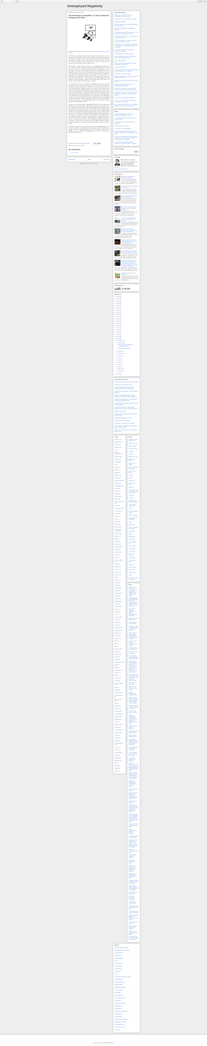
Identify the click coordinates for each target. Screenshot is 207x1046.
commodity (117, 511)
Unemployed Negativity (85, 6)
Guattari (117, 574)
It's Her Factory (118, 963)
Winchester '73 (132, 572)
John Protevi (118, 971)
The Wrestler (132, 557)
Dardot (116, 516)
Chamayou (117, 496)
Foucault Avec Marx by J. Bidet (133, 711)
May (119, 362)
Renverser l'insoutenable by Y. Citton (134, 851)
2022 (117, 305)
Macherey (117, 627)
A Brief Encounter (133, 443)
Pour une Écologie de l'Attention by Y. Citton (133, 825)
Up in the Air (132, 569)
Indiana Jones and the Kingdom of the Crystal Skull (133, 491)
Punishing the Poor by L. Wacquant (133, 836)
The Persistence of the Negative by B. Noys (133, 907)
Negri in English (119, 990)
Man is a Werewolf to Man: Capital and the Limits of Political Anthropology (125, 57)
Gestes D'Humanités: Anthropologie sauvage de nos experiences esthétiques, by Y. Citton (133, 719)
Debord (116, 521)
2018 (117, 314)
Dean (116, 519)
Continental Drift (119, 953)
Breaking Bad (118, 485)
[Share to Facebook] (98, 143)
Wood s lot (117, 1029)
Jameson (117, 606)
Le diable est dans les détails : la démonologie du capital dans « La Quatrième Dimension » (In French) (126, 46)
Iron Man (131, 495)
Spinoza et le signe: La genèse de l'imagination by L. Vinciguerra (133, 887)
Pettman (117, 672)
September (121, 353)
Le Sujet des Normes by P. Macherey (132, 759)
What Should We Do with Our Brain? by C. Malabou (133, 938)
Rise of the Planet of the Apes (133, 528)
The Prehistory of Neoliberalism (123, 420)
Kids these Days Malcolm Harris (133, 735)
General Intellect (119, 560)
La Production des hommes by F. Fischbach (133, 749)
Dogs (116, 538)
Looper (130, 508)
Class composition (119, 501)
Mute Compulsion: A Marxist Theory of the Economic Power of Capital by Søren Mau (133, 775)
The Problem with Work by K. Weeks (133, 912)
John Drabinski (118, 968)
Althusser (117, 456)
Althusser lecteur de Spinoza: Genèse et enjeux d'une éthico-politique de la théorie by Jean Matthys (133, 591)
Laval (116, 614)
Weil (116, 763)
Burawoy (117, 491)
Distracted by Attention (120, 21)
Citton (116, 499)
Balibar (116, 469)
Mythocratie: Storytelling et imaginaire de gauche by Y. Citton (132, 783)
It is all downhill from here (123, 348)
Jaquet (116, 611)
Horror (116, 596)
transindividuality (119, 743)
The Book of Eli (132, 548)
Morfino (116, 651)
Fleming (117, 549)
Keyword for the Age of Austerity (123, 976)
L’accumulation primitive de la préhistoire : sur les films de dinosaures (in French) (126, 33)
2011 (117, 330)
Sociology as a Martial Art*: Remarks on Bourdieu (128, 177)
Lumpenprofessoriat (120, 982)
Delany (116, 524)
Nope (130, 522)
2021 (117, 307)
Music (116, 656)
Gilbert (116, 564)
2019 (117, 312)
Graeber (117, 569)
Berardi (116, 477)
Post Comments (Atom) (92, 163)
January (120, 371)
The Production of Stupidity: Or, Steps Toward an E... (125, 345)
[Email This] (94, 143)
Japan (116, 609)
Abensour (117, 439)
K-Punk (116, 974)
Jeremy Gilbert (118, 966)
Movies (116, 654)
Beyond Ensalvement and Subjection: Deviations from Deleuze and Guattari (124, 387)
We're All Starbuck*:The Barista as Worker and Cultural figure (129, 251)
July (119, 357)
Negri (116, 659)
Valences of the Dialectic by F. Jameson (133, 927)
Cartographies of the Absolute (122, 950)
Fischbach (117, 546)
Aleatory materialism (117, 453)
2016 (117, 319)
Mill (115, 643)
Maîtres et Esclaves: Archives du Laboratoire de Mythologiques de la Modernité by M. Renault (133, 767)
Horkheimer (118, 593)
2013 (117, 325)
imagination (117, 601)
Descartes (117, 533)
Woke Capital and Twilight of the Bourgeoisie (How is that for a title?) (126, 426)
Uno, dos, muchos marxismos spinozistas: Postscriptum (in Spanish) (125, 101)
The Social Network (131, 554)
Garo (116, 557)
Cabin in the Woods (132, 464)
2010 (117, 332)
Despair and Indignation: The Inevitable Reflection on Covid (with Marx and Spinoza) (126, 396)
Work (116, 765)
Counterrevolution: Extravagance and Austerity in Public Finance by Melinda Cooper (133, 677)
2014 (117, 323)
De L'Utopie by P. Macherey (133, 683)
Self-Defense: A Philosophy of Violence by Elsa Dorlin (133, 875)
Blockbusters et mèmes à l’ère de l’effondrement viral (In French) (123, 15)
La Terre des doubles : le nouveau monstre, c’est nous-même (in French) (126, 41)
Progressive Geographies (121, 1011)
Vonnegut (117, 757)
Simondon (117, 711)
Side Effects (132, 531)
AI (115, 450)
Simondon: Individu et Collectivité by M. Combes (134, 882)
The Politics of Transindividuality (123, 128)
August (120, 355)
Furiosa (131, 475)
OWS (116, 667)
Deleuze (74, 145)
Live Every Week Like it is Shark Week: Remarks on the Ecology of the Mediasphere (126, 408)
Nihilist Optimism (119, 995)
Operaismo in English (120, 1003)
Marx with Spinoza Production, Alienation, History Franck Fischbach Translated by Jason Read (126, 133)
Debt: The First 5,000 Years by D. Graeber (133, 688)
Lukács (116, 625)
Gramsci (117, 572)
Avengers (131, 451)
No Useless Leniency (120, 998)
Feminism (117, 544)
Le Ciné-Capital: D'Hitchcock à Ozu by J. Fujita (133, 754)
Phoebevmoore (118, 1006)
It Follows (131, 498)
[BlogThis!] (95, 143)
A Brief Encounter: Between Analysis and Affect (126, 382)
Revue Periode (118, 1016)
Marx (116, 635)
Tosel (116, 740)
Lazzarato (117, 617)
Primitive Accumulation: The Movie (123, 417)
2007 (117, 338)
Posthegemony (118, 1008)
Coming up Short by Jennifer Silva (133, 648)
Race (116, 690)
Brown (116, 488)
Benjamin (117, 475)
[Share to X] (97, 143)
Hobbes (117, 590)
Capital (116, 493)
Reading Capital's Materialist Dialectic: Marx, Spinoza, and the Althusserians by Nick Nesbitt (133, 843)
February (120, 368)
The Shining (132, 551)
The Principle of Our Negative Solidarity (125, 97)
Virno (116, 755)
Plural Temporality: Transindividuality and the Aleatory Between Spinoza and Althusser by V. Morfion (134, 818)
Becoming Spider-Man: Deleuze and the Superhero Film (129, 196)
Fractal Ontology (119, 958)
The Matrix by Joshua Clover (132, 902)
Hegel (116, 585)
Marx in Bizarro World (120, 60)
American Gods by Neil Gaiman (133, 619)
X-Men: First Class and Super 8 (133, 578)
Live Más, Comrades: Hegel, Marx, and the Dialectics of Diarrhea (128, 219)
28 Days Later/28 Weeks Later (133, 440)
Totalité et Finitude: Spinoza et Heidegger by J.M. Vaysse (133, 917)
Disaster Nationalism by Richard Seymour (133, 693)
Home (89, 159)
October (120, 351)
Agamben (117, 447)
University (117, 752)
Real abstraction (119, 695)
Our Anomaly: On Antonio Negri (123, 73)
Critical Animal (118, 955)
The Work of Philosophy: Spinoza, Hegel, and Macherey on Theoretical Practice (129, 230)
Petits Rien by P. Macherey (133, 801)
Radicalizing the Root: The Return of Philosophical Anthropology (124, 85)
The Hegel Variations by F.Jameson (132, 898)
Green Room (132, 480)
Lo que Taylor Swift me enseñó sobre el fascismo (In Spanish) (125, 50)
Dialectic (117, 536)
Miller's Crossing (133, 515)
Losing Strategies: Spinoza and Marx (124, 53)
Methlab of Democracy (120, 411)
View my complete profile (121, 169)
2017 (117, 316)
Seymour (117, 708)
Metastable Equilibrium (120, 987)
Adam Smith (118, 442)
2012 (117, 327)
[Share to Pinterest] (100, 143)
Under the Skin (132, 567)
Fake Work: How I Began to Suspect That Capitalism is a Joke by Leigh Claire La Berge (133, 700)
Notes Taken (118, 1000)
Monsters (117, 649)
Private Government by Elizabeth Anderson (133, 831)
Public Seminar (118, 1013)
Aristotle (117, 461)
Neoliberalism (118, 662)
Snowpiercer (132, 539)
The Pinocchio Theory (120, 1027)
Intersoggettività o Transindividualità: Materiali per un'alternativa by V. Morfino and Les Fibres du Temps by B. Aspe (133, 602)
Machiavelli (117, 630)
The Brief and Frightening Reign (92, 51)
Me (115, 641)
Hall (116, 577)
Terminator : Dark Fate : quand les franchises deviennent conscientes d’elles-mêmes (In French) (126, 94)
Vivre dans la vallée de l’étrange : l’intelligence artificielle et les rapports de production (126, 105)
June (119, 360)
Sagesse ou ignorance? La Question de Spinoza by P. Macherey (132, 868)
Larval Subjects (118, 979)
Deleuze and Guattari (118, 530)
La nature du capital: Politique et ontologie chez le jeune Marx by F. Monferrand (133, 742)
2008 (117, 336)
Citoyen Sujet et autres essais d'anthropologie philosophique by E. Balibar (133, 635)
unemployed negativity (129, 159)
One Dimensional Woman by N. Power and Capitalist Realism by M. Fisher (133, 795)
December (120, 340)
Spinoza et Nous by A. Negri (133, 893)
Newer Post (71, 159)
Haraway (117, 580)
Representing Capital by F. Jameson (132, 856)
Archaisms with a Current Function (123, 384)
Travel (116, 747)
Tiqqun (116, 735)
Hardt (116, 582)
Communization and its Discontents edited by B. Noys (133, 657)
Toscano (117, 738)
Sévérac (117, 706)
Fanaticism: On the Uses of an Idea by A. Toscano (133, 707)
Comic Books (118, 508)
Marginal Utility (118, 984)
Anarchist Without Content (121, 947)
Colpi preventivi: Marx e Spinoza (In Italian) (126, 19)
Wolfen (130, 575)
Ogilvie (116, 665)
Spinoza (83, 145)
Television (117, 724)
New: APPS (117, 992)
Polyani (116, 680)
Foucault (117, 552)
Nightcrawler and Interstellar (133, 518)
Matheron (117, 638)
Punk (116, 687)
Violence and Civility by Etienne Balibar (133, 933)
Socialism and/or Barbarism (122, 1019)
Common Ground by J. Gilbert (133, 652)
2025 (117, 299)
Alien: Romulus (132, 446)
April (119, 364)
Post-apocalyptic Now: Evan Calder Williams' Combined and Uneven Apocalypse (129, 241)
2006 (117, 373)
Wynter (116, 768)
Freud (116, 554)
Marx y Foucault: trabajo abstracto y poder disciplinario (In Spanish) (125, 63)
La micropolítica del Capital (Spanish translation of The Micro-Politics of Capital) (125, 142)
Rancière (117, 692)
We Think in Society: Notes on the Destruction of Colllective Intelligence (129, 208)
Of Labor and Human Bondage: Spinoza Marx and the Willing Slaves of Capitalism (126, 70)
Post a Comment (74, 152)
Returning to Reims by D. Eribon (132, 862)
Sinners (131, 534)
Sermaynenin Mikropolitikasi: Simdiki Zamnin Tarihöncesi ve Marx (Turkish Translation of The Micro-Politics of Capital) (126, 138)
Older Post (106, 159)
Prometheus (132, 524)
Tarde (116, 722)
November (120, 342)
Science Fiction (118, 699)
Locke (116, 619)
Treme (116, 749)
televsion (117, 727)
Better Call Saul (119, 480)
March (119, 366)
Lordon (116, 622)
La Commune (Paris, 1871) (132, 505)
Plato (116, 675)
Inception (131, 487)
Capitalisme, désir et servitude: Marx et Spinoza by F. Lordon (133, 628)
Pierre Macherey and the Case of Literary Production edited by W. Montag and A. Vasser (133, 808)
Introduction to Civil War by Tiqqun (134, 732)
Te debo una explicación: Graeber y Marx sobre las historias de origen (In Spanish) (125, 89)
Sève (116, 703)
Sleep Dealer (132, 536)
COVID (116, 513)
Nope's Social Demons (120, 67)
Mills (116, 646)
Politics (78, 145)
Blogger (111, 1042)
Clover (116, 505)
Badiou (116, 467)
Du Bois (117, 541)
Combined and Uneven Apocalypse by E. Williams (133, 643)
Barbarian (131, 454)
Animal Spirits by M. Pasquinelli (133, 623)
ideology (117, 598)
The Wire (117, 732)
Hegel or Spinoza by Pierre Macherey (133, 727)
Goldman (117, 566)
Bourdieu (117, 483)
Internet (117, 603)
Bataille (116, 472)
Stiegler (116, 719)
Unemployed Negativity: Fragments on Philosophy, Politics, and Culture (124, 114)
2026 (117, 296)
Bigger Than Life (133, 456)
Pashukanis (117, 670)
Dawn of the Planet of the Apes (133, 468)
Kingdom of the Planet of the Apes (133, 501)
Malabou (117, 633)
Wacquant (117, 760)
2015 (117, 321)
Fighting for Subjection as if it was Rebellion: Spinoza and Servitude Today (126, 400)
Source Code (132, 545)
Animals (117, 459)
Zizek (116, 771)
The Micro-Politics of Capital (122, 126)
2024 (117, 301)
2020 (117, 310)
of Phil (102, 51)
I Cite (116, 960)
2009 (117, 334)
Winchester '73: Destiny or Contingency (125, 423)
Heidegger (117, 588)
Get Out (131, 478)
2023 (117, 303)
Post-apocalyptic (119, 683)
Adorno (116, 444)
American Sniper (133, 448)
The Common (118, 730)
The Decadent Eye (119, 1024)
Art (115, 464)
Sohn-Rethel (118, 714)
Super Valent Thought (120, 1021)
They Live (131, 564)
